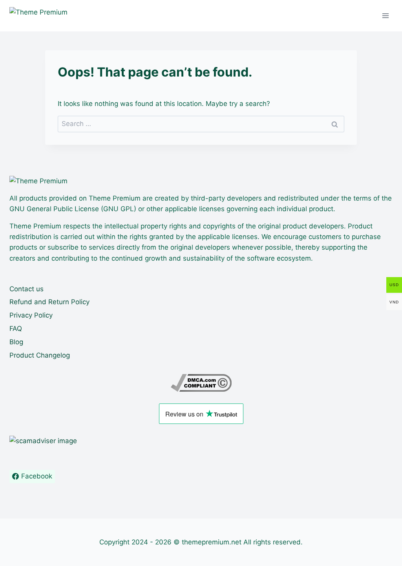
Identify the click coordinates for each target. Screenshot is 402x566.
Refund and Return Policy (49, 302)
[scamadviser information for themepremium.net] (201, 441)
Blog (16, 342)
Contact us (26, 289)
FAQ (15, 328)
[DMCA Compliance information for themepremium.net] (201, 383)
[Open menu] (385, 15)
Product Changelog (39, 355)
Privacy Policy (31, 315)
